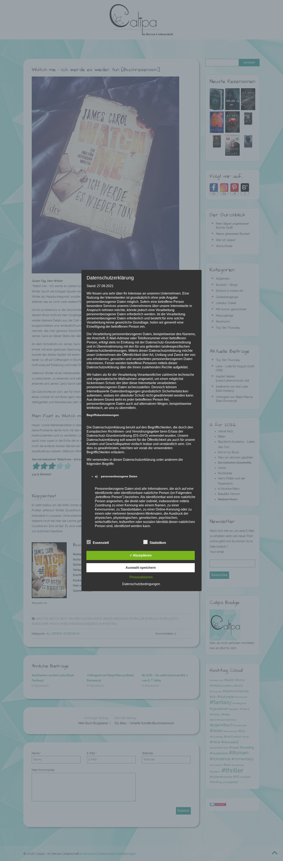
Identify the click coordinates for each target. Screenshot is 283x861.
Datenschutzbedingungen (141, 584)
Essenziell (101, 542)
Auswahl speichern (141, 567)
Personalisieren (141, 577)
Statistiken (158, 542)
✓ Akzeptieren (140, 555)
